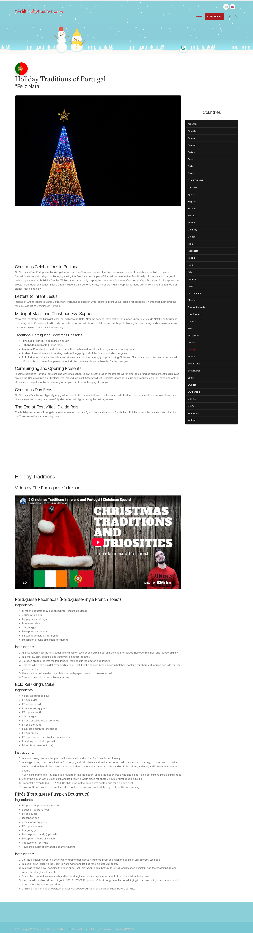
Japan (191, 286)
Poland (191, 342)
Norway (192, 321)
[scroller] (247, 929)
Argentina (193, 124)
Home (199, 16)
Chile (190, 166)
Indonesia (193, 251)
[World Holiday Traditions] (39, 11)
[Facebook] (229, 16)
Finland (191, 215)
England (192, 201)
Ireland (191, 258)
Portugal (192, 349)
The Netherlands (196, 307)
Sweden (192, 385)
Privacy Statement (101, 929)
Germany (192, 229)
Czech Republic (196, 180)
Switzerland (194, 392)
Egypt (191, 194)
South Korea (194, 370)
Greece (192, 236)
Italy (190, 272)
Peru (190, 328)
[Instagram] (235, 16)
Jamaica (192, 279)
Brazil (190, 159)
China (191, 173)
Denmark (192, 187)
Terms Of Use (79, 929)
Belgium (192, 145)
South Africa (194, 363)
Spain (191, 377)
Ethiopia (192, 208)
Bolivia (191, 152)
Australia (192, 131)
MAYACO (129, 929)
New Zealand (194, 314)
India (190, 243)
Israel (190, 265)
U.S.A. (191, 406)
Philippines (193, 335)
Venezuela (193, 413)
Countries (213, 16)
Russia (191, 356)
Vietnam (192, 420)
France (191, 222)
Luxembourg (194, 293)
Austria (191, 138)
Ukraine (192, 399)
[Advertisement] (98, 238)
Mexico (192, 300)
